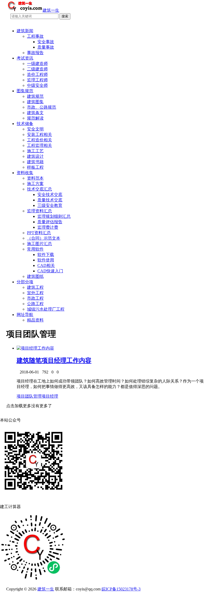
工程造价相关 (39, 140)
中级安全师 (37, 85)
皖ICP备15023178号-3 (121, 589)
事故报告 (35, 52)
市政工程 (35, 298)
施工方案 (35, 183)
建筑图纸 (35, 276)
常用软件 (35, 249)
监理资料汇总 (39, 211)
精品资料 (35, 320)
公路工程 (35, 303)
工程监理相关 (39, 145)
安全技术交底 (49, 194)
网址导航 (25, 314)
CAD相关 (46, 265)
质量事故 (45, 47)
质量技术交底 (49, 200)
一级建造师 (37, 63)
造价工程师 (37, 74)
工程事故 (35, 36)
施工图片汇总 (39, 243)
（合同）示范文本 (43, 238)
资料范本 (35, 178)
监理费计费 (47, 227)
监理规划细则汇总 (54, 216)
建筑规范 (35, 96)
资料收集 (25, 172)
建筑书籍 (35, 162)
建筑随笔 (29, 360)
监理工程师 (37, 80)
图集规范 (25, 91)
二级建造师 (37, 69)
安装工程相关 (39, 134)
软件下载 (45, 254)
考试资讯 (25, 58)
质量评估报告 (49, 222)
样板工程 (35, 167)
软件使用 (45, 260)
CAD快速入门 (50, 271)
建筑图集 (35, 102)
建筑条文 (35, 112)
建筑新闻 (25, 31)
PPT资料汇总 (39, 233)
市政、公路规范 (41, 107)
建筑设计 (35, 156)
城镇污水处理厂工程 (45, 309)
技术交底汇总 (39, 189)
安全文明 (35, 129)
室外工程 (35, 293)
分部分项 (25, 282)
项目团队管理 (29, 396)
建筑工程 (35, 287)
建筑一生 (45, 589)
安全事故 (45, 42)
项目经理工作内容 (66, 360)
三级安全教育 (49, 205)
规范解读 (35, 118)
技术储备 (25, 123)
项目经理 (50, 396)
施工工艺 (35, 151)
